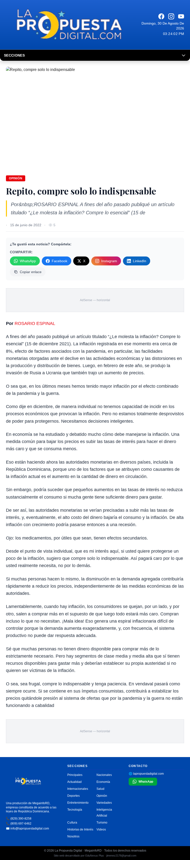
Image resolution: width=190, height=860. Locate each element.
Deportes (73, 795)
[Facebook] (161, 16)
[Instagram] (171, 16)
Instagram (109, 261)
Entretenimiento (78, 802)
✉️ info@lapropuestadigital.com (27, 828)
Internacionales (77, 789)
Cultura (72, 822)
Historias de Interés (80, 829)
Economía (103, 782)
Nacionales (104, 775)
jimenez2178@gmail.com (121, 855)
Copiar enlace (31, 272)
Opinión (15, 178)
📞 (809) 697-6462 (18, 823)
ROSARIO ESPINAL (35, 323)
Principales (74, 775)
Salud (100, 789)
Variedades (104, 802)
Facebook (59, 261)
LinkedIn (139, 261)
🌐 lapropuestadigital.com (146, 773)
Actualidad (74, 782)
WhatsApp (28, 261)
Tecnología (74, 809)
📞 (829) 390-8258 (18, 818)
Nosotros (73, 836)
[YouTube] (181, 16)
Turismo (101, 822)
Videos (101, 829)
